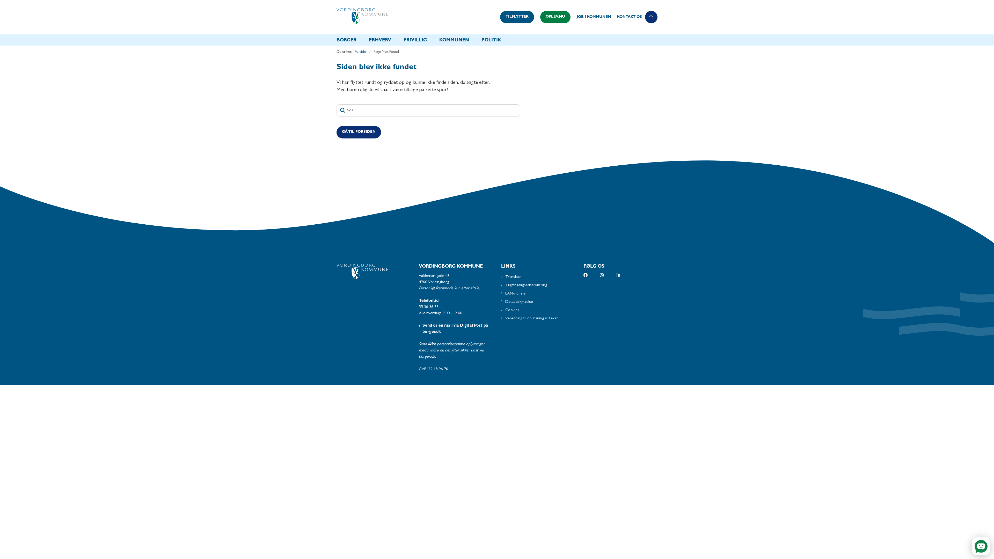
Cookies (512, 310)
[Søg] (343, 110)
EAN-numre (515, 294)
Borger (346, 40)
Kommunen (454, 40)
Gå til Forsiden (359, 132)
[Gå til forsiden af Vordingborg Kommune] (417, 17)
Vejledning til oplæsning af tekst (531, 319)
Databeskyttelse (519, 302)
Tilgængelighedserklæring (526, 285)
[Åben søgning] (651, 17)
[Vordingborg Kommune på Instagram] (608, 275)
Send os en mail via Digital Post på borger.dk (455, 329)
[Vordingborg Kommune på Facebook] (592, 275)
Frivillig (415, 40)
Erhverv (380, 40)
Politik (491, 40)
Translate (513, 277)
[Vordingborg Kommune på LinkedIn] (625, 275)
